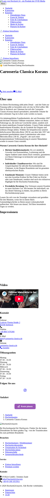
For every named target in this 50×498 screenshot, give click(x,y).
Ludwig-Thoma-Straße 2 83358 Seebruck (10, 323)
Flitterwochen (15, 22)
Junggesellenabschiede (14, 454)
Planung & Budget (17, 26)
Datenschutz (10, 492)
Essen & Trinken (17, 17)
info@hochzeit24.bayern (13, 479)
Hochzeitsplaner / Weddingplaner (18, 443)
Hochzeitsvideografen (14, 445)
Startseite (8, 8)
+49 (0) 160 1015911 (11, 481)
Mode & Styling (16, 24)
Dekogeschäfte (11, 452)
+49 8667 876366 (7, 332)
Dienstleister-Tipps (17, 15)
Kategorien (9, 10)
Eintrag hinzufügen (13, 464)
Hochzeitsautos (11, 417)
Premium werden (12, 467)
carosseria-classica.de (8, 345)
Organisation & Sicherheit (15, 447)
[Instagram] (25, 390)
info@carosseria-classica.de (11, 338)
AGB (7, 495)
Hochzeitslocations (12, 450)
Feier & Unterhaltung (19, 20)
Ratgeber (8, 13)
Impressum (9, 490)
